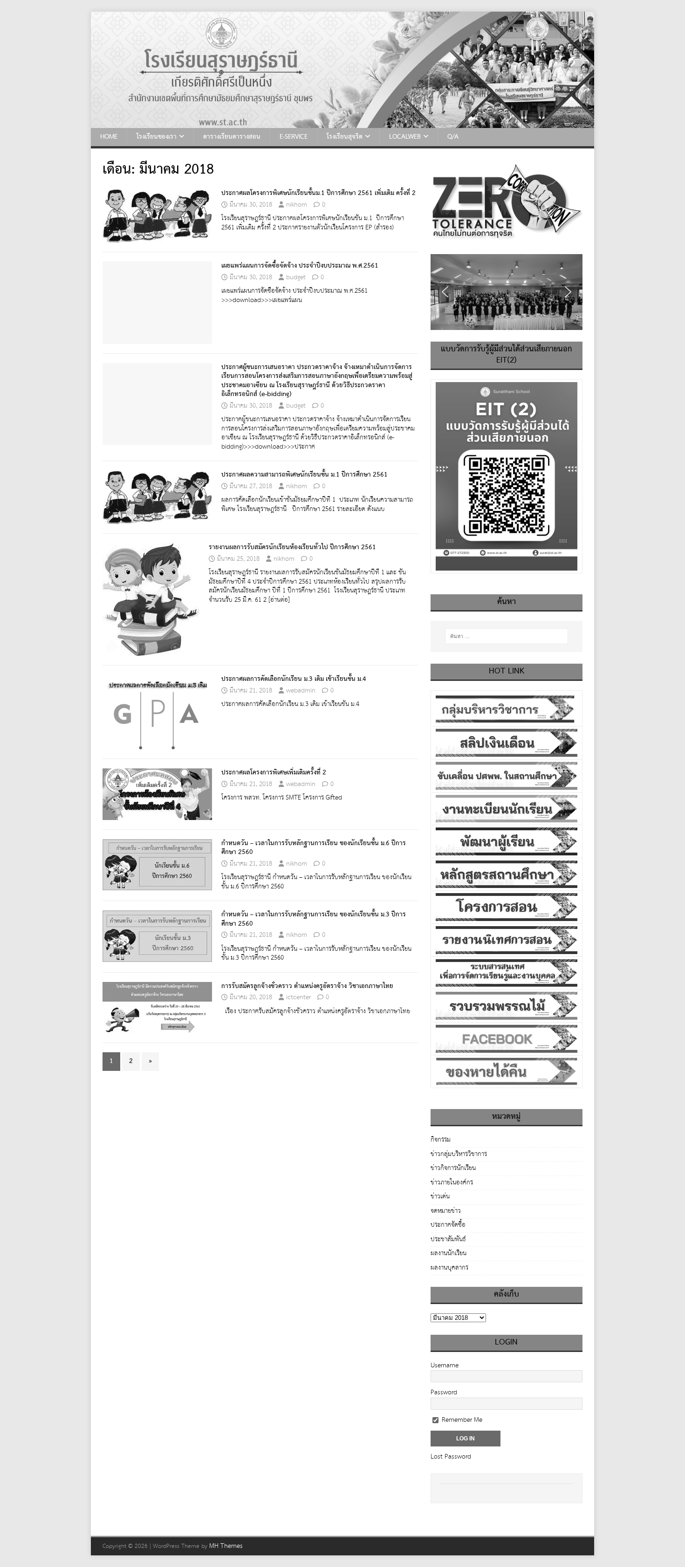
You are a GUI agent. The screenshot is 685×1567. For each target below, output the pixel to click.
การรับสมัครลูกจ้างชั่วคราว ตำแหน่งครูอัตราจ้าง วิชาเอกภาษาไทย (307, 986)
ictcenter (298, 997)
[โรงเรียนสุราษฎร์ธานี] (342, 123)
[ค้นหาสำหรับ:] (506, 636)
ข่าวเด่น (440, 1196)
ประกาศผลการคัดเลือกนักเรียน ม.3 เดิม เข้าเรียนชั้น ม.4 (293, 679)
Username (445, 1365)
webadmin (300, 691)
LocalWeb (405, 137)
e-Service (294, 137)
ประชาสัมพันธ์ (448, 1239)
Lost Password (451, 1457)
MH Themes (226, 1546)
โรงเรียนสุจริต (345, 137)
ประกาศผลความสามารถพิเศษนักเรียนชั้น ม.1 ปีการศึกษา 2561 (304, 475)
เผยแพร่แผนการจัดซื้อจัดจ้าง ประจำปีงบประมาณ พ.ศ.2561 (299, 266)
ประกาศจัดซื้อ (448, 1225)
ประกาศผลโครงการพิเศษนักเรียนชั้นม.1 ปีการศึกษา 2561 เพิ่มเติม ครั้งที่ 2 (318, 193)
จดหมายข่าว (446, 1211)
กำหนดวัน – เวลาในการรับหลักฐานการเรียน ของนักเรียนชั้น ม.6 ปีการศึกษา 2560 (313, 848)
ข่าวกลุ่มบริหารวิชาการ (459, 1154)
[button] (445, 291)
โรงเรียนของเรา (157, 137)
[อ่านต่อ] (279, 600)
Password (444, 1392)
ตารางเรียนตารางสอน (231, 137)
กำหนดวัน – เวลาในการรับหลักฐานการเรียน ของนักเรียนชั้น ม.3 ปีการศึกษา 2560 (313, 919)
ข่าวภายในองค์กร (452, 1183)
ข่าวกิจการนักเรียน (453, 1168)
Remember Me (461, 1420)
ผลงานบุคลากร (449, 1268)
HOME (108, 137)
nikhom (296, 205)
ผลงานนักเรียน (448, 1253)
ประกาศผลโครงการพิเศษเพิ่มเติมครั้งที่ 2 (273, 773)
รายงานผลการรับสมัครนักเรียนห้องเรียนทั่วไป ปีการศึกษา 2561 (292, 547)
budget (296, 277)
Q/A (453, 137)
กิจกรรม (441, 1141)
